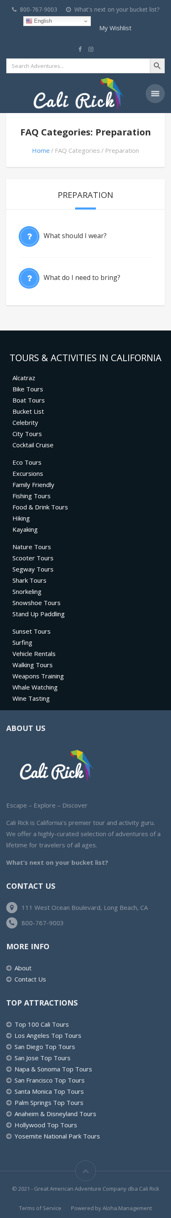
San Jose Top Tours (43, 1058)
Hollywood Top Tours (46, 1125)
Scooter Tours (33, 558)
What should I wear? (75, 235)
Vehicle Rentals (34, 653)
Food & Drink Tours (40, 507)
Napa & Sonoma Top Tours (53, 1069)
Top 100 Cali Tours (42, 1024)
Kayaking (25, 529)
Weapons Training (38, 676)
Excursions (27, 473)
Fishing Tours (31, 496)
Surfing (22, 642)
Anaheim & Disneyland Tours (55, 1113)
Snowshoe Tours (36, 602)
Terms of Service (40, 1208)
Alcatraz (23, 378)
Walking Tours (32, 665)
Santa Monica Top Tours (49, 1091)
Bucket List (28, 411)
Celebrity (25, 422)
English (42, 21)
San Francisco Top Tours (50, 1080)
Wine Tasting (31, 698)
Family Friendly (33, 484)
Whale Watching (35, 687)
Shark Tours (29, 580)
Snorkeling (27, 591)
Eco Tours (27, 462)
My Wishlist (115, 28)
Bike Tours (27, 389)
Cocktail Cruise (33, 445)
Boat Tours (28, 400)
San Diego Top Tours (45, 1046)
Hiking (21, 518)
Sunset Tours (31, 631)
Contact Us (30, 979)
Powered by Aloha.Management (111, 1208)
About (23, 968)
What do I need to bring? (82, 277)
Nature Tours (31, 547)
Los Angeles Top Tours (48, 1035)
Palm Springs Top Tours (49, 1102)
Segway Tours (33, 569)
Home (41, 150)
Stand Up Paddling (38, 614)
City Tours (27, 433)
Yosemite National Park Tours (57, 1136)
